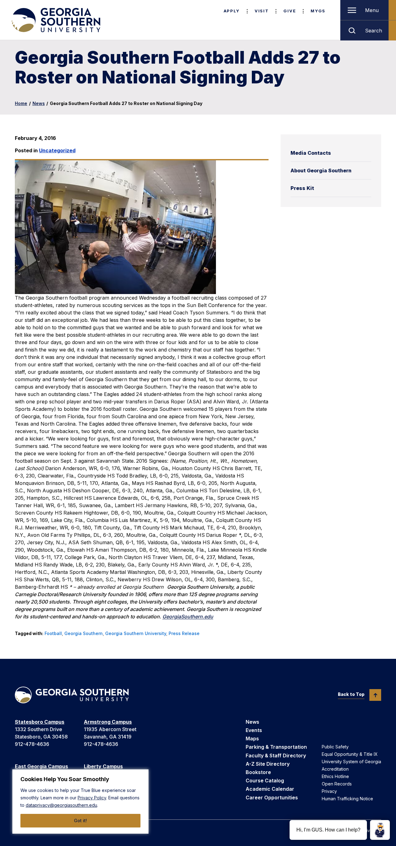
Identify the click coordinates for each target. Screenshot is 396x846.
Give (289, 10)
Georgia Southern (83, 633)
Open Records (337, 783)
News (38, 103)
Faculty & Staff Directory (276, 755)
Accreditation (335, 769)
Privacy (329, 791)
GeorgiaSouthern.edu (187, 616)
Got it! (80, 820)
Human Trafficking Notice (347, 798)
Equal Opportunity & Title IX (350, 754)
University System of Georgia (351, 761)
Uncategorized (57, 150)
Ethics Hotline (335, 776)
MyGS (318, 10)
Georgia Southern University (135, 633)
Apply (232, 10)
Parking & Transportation (276, 747)
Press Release (184, 633)
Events (254, 730)
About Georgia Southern (321, 170)
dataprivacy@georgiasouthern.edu (61, 805)
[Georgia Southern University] (55, 20)
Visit (262, 10)
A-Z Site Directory (268, 764)
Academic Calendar (270, 789)
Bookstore (258, 772)
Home (21, 103)
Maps (252, 738)
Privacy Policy (92, 797)
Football (53, 633)
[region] (80, 801)
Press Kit (302, 188)
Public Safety (335, 746)
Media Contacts (311, 153)
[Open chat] (380, 830)
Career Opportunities (272, 797)
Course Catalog (265, 780)
